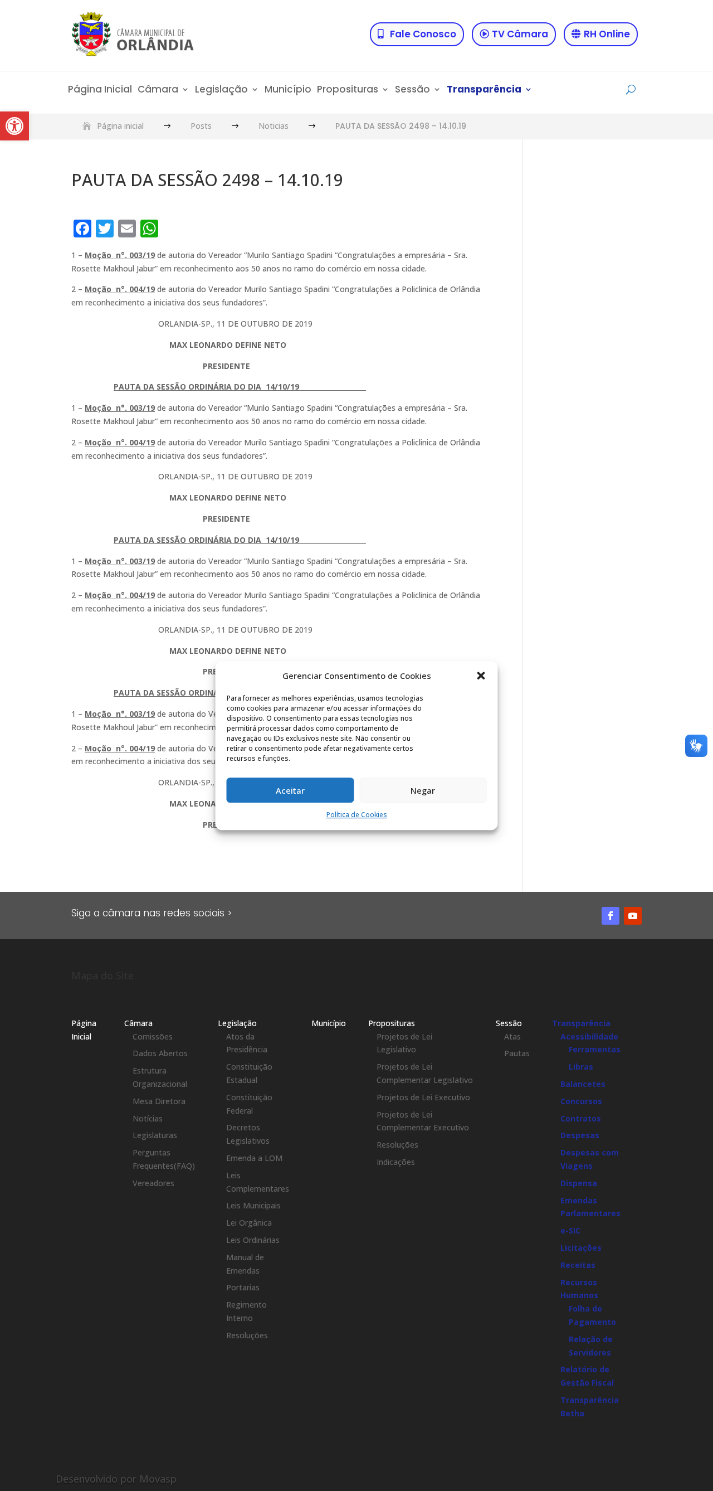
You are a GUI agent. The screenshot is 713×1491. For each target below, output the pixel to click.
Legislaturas (155, 1135)
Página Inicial (100, 90)
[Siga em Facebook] (610, 916)
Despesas (579, 1135)
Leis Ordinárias (253, 1240)
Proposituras (347, 90)
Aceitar (290, 790)
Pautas (517, 1053)
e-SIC (570, 1230)
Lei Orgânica (249, 1222)
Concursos (581, 1101)
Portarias (243, 1287)
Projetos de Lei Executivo (423, 1097)
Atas (512, 1036)
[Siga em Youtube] (633, 916)
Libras (581, 1066)
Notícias (148, 1118)
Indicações (396, 1162)
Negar (423, 790)
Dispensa (578, 1183)
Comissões (153, 1036)
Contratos (580, 1118)
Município (288, 90)
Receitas (577, 1265)
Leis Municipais (253, 1205)
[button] (14, 125)
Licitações (581, 1247)
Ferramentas (595, 1049)
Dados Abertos (160, 1053)
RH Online (607, 34)
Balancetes (582, 1084)
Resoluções (247, 1335)
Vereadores (153, 1183)
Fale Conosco (423, 34)
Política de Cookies (356, 815)
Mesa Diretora (159, 1101)
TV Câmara (520, 34)
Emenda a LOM (254, 1158)
